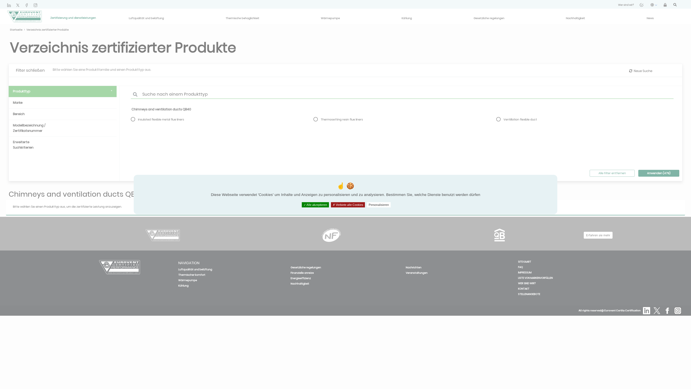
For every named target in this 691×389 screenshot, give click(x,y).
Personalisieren (379, 204)
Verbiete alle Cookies (349, 204)
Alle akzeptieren (316, 204)
